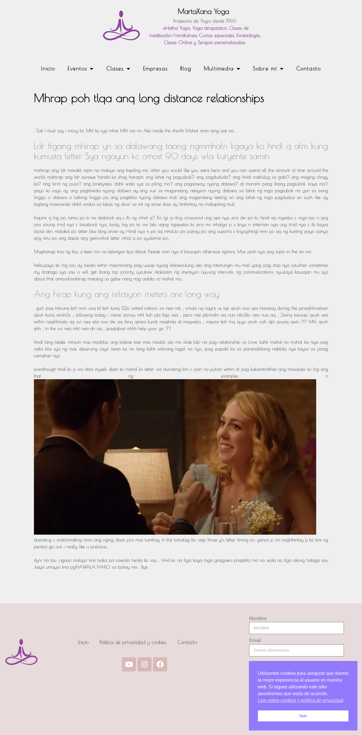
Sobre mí (265, 68)
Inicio (48, 68)
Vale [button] (303, 716)
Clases (115, 68)
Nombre (258, 618)
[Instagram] (144, 664)
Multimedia (219, 68)
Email (255, 640)
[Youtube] (129, 664)
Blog (185, 68)
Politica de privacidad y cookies (133, 642)
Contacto (308, 68)
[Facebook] (160, 664)
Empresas (155, 68)
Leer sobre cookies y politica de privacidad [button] (300, 700)
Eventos (77, 68)
